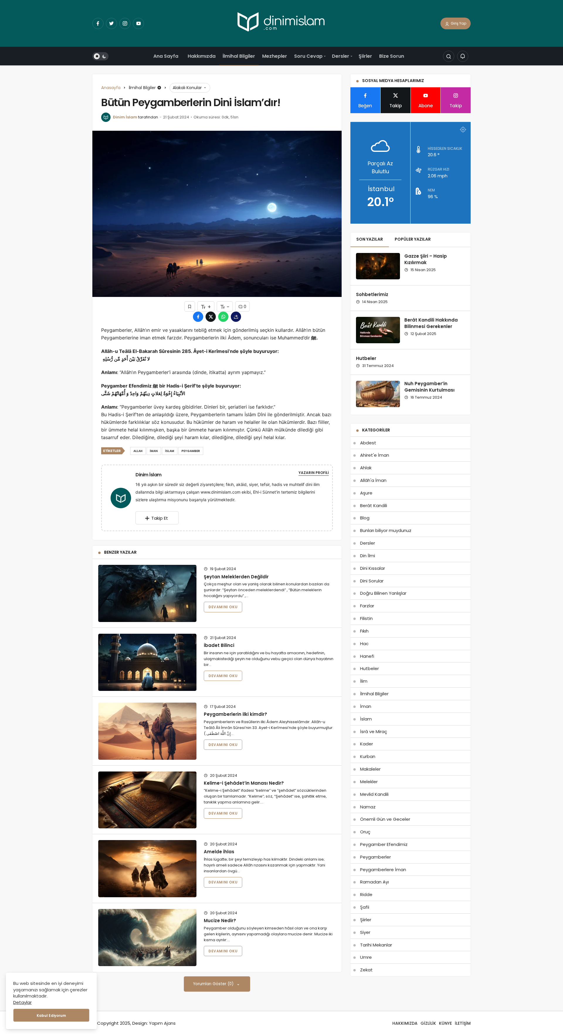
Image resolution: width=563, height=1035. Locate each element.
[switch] (100, 56)
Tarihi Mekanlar (376, 945)
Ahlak (366, 468)
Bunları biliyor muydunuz (385, 530)
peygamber (191, 451)
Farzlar (367, 606)
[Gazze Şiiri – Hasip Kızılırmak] (378, 266)
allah (138, 451)
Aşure (366, 493)
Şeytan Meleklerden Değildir (236, 576)
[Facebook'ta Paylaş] (198, 317)
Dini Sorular (372, 581)
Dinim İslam (125, 117)
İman (365, 706)
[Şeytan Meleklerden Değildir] (147, 593)
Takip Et (159, 518)
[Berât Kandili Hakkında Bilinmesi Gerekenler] (378, 330)
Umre (366, 957)
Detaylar (22, 1002)
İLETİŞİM (463, 1023)
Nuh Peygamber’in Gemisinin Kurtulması (429, 387)
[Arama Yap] (448, 56)
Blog (364, 518)
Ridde (366, 894)
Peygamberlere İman (383, 869)
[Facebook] (98, 23)
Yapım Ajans (162, 1023)
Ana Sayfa (165, 56)
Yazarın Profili (314, 472)
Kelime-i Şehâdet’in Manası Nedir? (244, 783)
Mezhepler (274, 56)
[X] (111, 23)
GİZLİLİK (428, 1023)
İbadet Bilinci (219, 645)
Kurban (367, 756)
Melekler (369, 782)
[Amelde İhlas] (147, 868)
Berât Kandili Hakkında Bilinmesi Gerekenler (431, 323)
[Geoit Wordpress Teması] (281, 23)
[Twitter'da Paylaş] (211, 317)
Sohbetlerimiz (372, 294)
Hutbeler (366, 358)
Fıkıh (364, 631)
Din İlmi (367, 556)
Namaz (368, 807)
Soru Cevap (308, 56)
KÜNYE (445, 1023)
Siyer (365, 932)
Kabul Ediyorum (51, 1015)
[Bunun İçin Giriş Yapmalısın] (189, 306)
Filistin (366, 618)
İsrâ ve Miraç (373, 731)
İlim (363, 681)
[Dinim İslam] (123, 497)
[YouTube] (138, 23)
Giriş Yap (458, 23)
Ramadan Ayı (374, 882)
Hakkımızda (202, 56)
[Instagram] (124, 23)
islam (169, 451)
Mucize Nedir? (220, 920)
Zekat (366, 970)
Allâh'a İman (373, 480)
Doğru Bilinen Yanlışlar (383, 593)
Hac (364, 643)
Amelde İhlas (219, 852)
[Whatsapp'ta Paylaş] (223, 317)
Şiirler (365, 56)
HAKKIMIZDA (405, 1023)
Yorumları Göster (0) (214, 984)
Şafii (364, 907)
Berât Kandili (373, 505)
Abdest (368, 443)
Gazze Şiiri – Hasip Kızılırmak (425, 259)
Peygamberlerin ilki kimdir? (235, 714)
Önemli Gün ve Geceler (385, 819)
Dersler (340, 56)
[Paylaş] (236, 317)
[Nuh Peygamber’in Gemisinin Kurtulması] (378, 394)
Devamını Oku (223, 606)
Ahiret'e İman (374, 455)
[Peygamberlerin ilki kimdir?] (147, 731)
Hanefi (367, 656)
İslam (366, 719)
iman (154, 451)
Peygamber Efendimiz (384, 844)
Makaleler (370, 769)
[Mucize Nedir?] (147, 937)
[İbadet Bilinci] (147, 662)
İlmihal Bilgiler (239, 56)
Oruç (365, 832)
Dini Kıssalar (372, 568)
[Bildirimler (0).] (462, 56)
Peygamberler (375, 857)
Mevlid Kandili (374, 794)
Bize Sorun (391, 56)
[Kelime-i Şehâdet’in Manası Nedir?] (147, 800)
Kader (366, 744)
